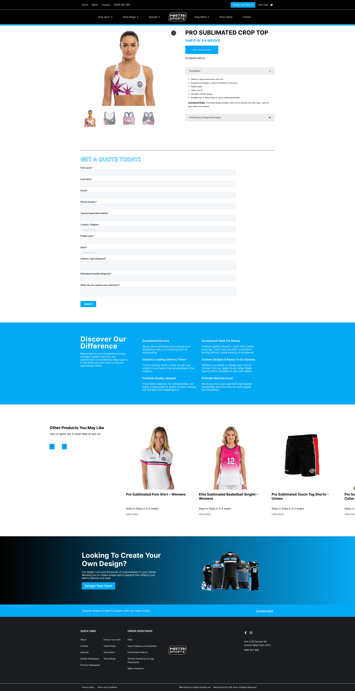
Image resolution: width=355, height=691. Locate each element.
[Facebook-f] (245, 632)
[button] (52, 446)
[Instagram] (251, 632)
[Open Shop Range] (137, 17)
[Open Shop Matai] (208, 17)
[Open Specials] (159, 17)
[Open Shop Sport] (112, 17)
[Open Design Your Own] (252, 5)
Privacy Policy (88, 687)
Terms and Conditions (107, 687)
